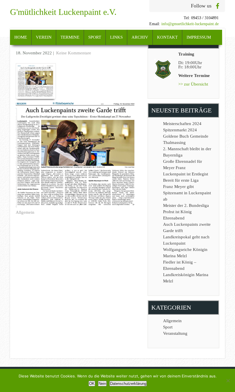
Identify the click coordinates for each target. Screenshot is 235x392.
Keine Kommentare (73, 53)
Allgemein (25, 212)
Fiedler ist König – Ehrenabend (179, 265)
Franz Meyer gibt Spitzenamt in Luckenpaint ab (187, 192)
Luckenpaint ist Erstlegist (185, 174)
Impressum (199, 37)
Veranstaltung (175, 333)
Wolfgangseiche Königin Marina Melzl (185, 252)
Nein (102, 383)
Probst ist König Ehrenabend (177, 214)
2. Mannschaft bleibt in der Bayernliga (187, 151)
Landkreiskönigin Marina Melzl (185, 277)
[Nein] (228, 380)
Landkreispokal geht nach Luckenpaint (186, 240)
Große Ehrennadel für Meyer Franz (182, 164)
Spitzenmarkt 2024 (180, 130)
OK (92, 383)
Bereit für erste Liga (181, 180)
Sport (94, 37)
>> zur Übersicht (193, 84)
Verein (44, 37)
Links (116, 37)
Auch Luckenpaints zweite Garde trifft (187, 227)
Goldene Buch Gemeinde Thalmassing (185, 139)
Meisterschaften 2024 (182, 123)
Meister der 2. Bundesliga (186, 205)
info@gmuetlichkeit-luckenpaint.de (190, 24)
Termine (69, 37)
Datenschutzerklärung (128, 383)
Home (20, 37)
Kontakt (167, 37)
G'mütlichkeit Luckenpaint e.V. (63, 12)
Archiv (140, 37)
